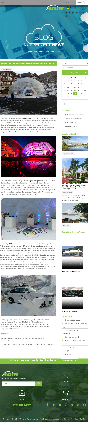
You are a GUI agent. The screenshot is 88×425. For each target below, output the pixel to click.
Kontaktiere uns (69, 361)
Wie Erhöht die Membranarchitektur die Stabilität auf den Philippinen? (31, 344)
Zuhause (30, 51)
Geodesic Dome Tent (71, 419)
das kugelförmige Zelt (26, 118)
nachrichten (41, 51)
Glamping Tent (57, 419)
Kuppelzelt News (54, 51)
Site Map (82, 419)
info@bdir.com (81, 7)
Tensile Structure (45, 419)
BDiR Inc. (12, 244)
